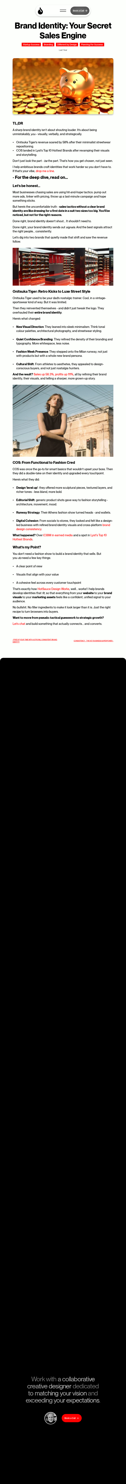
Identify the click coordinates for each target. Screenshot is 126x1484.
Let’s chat (19, 623)
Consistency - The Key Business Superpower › (93, 641)
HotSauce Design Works (53, 589)
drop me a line (45, 171)
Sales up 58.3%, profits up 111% (53, 374)
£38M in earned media (58, 535)
